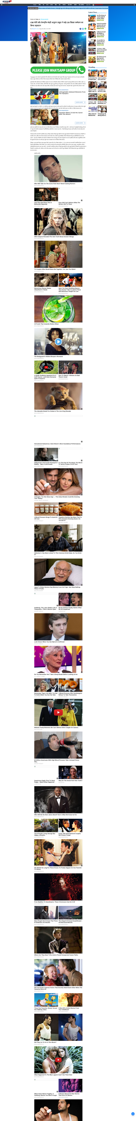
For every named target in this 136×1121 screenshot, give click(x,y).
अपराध (51, 4)
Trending (91, 67)
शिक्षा (56, 4)
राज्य (47, 4)
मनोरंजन (64, 4)
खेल (59, 4)
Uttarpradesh (44, 19)
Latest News (92, 12)
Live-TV (88, 4)
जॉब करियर (70, 4)
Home (34, 4)
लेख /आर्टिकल (81, 4)
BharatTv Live (35, 28)
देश (43, 4)
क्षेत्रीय (75, 4)
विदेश (40, 4)
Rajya (37, 19)
